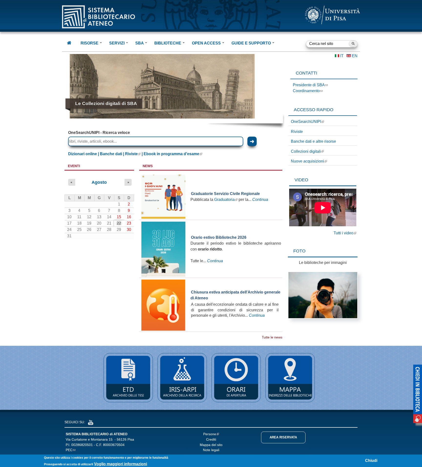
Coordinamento (306, 91)
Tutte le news (272, 337)
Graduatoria (224, 199)
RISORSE (90, 43)
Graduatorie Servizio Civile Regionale (225, 194)
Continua (260, 199)
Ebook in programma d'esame (171, 154)
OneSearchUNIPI (306, 121)
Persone (209, 434)
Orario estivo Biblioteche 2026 (218, 237)
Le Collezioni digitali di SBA (106, 103)
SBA (140, 43)
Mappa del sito (211, 445)
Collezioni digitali (306, 151)
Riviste (297, 132)
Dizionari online (82, 154)
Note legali (211, 450)
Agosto (99, 182)
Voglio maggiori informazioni (120, 464)
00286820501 (82, 445)
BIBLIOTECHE (168, 43)
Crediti (211, 439)
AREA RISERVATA (283, 437)
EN (355, 56)
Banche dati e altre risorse (313, 141)
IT (342, 56)
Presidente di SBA (309, 85)
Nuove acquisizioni (307, 161)
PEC (69, 450)
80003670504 (114, 445)
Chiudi (371, 460)
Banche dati (111, 154)
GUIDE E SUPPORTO (252, 43)
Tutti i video (343, 233)
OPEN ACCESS (207, 43)
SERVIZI (117, 43)
